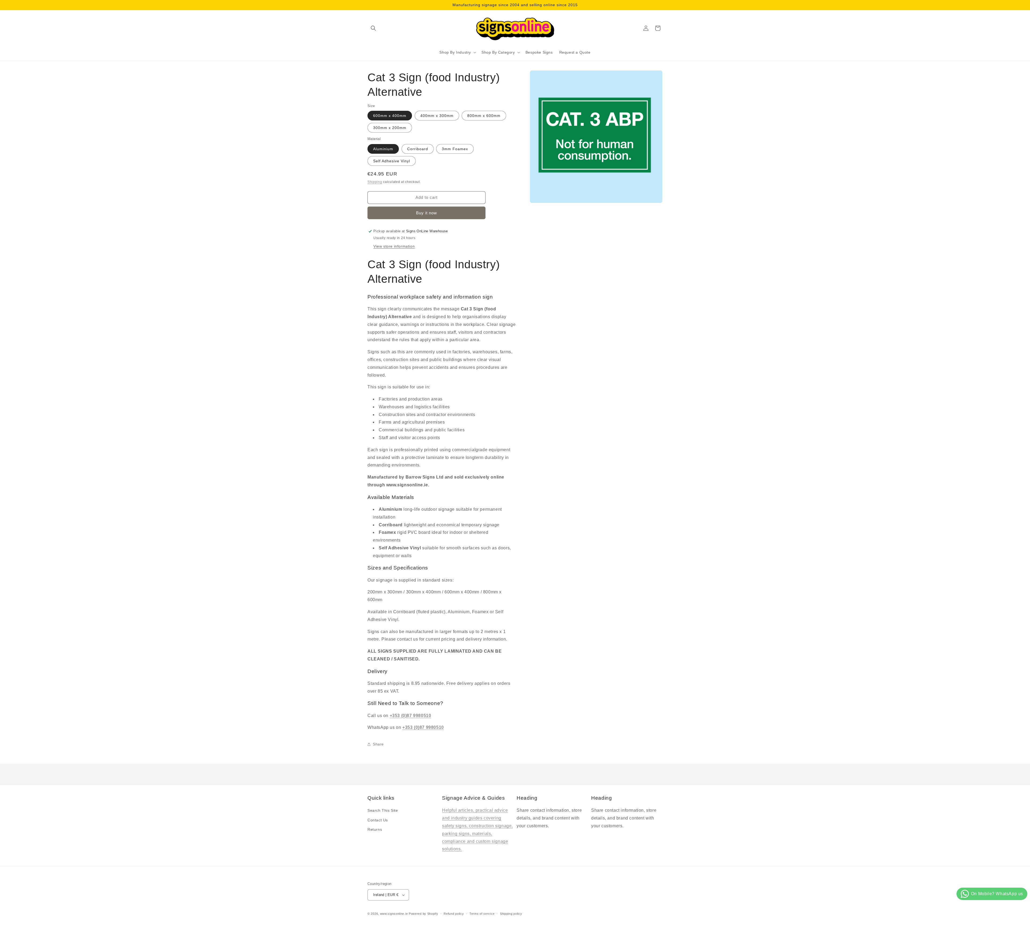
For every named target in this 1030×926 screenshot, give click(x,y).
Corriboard (417, 149)
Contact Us (377, 820)
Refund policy (454, 913)
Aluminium (383, 149)
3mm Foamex (455, 149)
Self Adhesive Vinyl (391, 161)
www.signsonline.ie (394, 913)
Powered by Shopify (423, 913)
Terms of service (481, 913)
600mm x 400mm (389, 115)
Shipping (374, 182)
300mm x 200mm (389, 128)
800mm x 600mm (484, 115)
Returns (374, 829)
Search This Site (382, 810)
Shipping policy (511, 913)
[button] (373, 28)
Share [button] (378, 744)
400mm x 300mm (437, 115)
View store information (394, 246)
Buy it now (426, 213)
